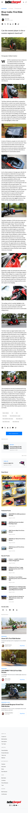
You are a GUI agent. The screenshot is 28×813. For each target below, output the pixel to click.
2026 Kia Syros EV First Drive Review (16, 547)
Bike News (12, 444)
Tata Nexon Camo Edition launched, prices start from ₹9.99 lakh (17, 578)
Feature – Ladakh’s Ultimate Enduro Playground (16, 559)
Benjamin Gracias (8, 645)
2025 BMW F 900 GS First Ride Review (11, 671)
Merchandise (4, 739)
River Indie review (6, 421)
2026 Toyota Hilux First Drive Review (16, 531)
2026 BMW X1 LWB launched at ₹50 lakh (17, 514)
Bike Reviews (4, 8)
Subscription (4, 741)
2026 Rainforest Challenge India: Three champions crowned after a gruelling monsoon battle (17, 588)
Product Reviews (5, 752)
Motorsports (4, 761)
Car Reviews (4, 794)
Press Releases (4, 782)
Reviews (3, 788)
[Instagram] (3, 610)
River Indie (5, 415)
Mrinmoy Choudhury (9, 712)
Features (3, 764)
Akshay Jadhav (7, 678)
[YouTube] (13, 610)
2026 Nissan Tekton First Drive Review (17, 539)
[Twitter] (6, 610)
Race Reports (4, 771)
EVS (17, 413)
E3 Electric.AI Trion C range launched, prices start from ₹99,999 (16, 569)
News (2, 769)
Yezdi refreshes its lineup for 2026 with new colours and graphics (16, 598)
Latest (8, 702)
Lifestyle (3, 747)
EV (12, 413)
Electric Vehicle (6, 413)
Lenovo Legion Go (8, 463)
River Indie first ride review (8, 418)
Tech (2, 785)
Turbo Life (6, 461)
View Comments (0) (13, 433)
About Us (3, 733)
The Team (3, 744)
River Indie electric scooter (15, 415)
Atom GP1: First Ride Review (10, 638)
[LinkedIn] (16, 610)
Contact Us (3, 736)
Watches (3, 757)
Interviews (3, 766)
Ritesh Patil (7, 18)
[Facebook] (9, 610)
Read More (22, 645)
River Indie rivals (16, 421)
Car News (3, 780)
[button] (2, 2)
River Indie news (19, 418)
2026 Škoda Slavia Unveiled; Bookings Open (16, 522)
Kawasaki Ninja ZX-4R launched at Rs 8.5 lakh (16, 447)
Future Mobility (4, 750)
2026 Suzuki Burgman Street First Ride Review (12, 705)
